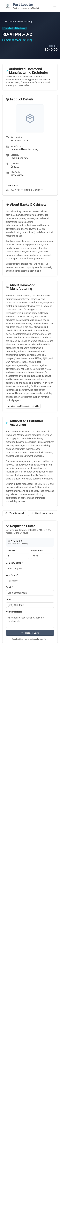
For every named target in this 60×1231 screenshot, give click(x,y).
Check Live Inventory (45, 513)
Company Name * (14, 563)
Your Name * (12, 575)
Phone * (10, 599)
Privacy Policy (42, 639)
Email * (9, 587)
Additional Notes (14, 612)
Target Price (37, 550)
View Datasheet (16, 513)
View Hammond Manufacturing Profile (23, 406)
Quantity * (10, 550)
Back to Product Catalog (20, 21)
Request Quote (32, 633)
